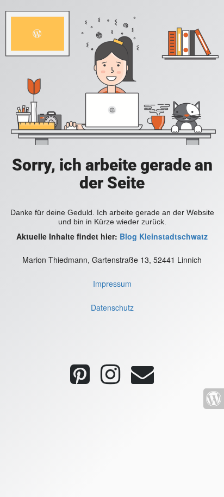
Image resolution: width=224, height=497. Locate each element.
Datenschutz (112, 307)
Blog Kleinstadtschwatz (164, 236)
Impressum (112, 283)
